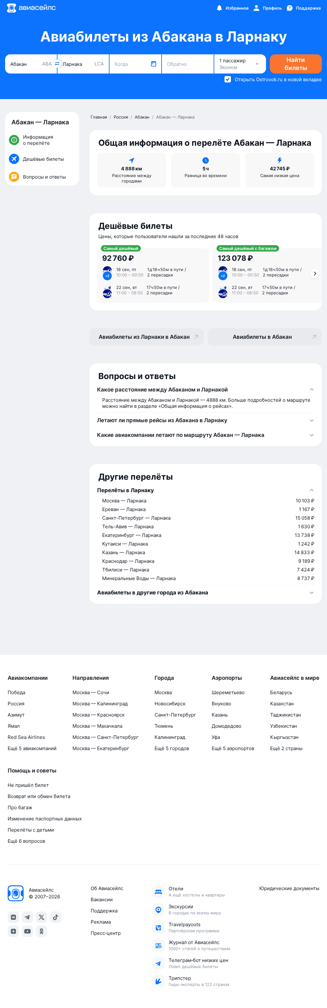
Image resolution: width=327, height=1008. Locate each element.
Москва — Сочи (90, 692)
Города (164, 678)
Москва (163, 692)
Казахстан (282, 704)
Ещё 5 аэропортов (233, 748)
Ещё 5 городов (172, 748)
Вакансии (102, 899)
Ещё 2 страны (286, 748)
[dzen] (13, 931)
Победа (16, 692)
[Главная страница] (31, 8)
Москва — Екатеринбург (100, 748)
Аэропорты (227, 678)
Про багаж (20, 807)
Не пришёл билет (28, 785)
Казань (220, 715)
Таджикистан (285, 715)
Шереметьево (228, 692)
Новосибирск (170, 704)
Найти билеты (296, 64)
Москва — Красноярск (98, 715)
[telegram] (27, 917)
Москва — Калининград (100, 704)
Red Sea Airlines (26, 737)
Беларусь (281, 692)
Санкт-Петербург (175, 715)
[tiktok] (55, 917)
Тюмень (164, 726)
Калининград (170, 737)
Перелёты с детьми (31, 830)
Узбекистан (283, 726)
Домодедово (226, 726)
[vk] (13, 917)
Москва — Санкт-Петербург (105, 737)
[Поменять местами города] (57, 63)
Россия (16, 704)
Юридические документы (289, 888)
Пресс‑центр (106, 933)
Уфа (216, 737)
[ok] (41, 931)
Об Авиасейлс (107, 888)
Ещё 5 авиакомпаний (32, 748)
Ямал (14, 726)
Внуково (221, 704)
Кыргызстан (284, 737)
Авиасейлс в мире (294, 678)
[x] (41, 917)
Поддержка (104, 911)
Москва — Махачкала (97, 726)
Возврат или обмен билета (39, 796)
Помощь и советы (32, 770)
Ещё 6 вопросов (26, 841)
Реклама (101, 922)
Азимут (16, 715)
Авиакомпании (28, 678)
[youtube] (27, 931)
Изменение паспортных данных (45, 819)
